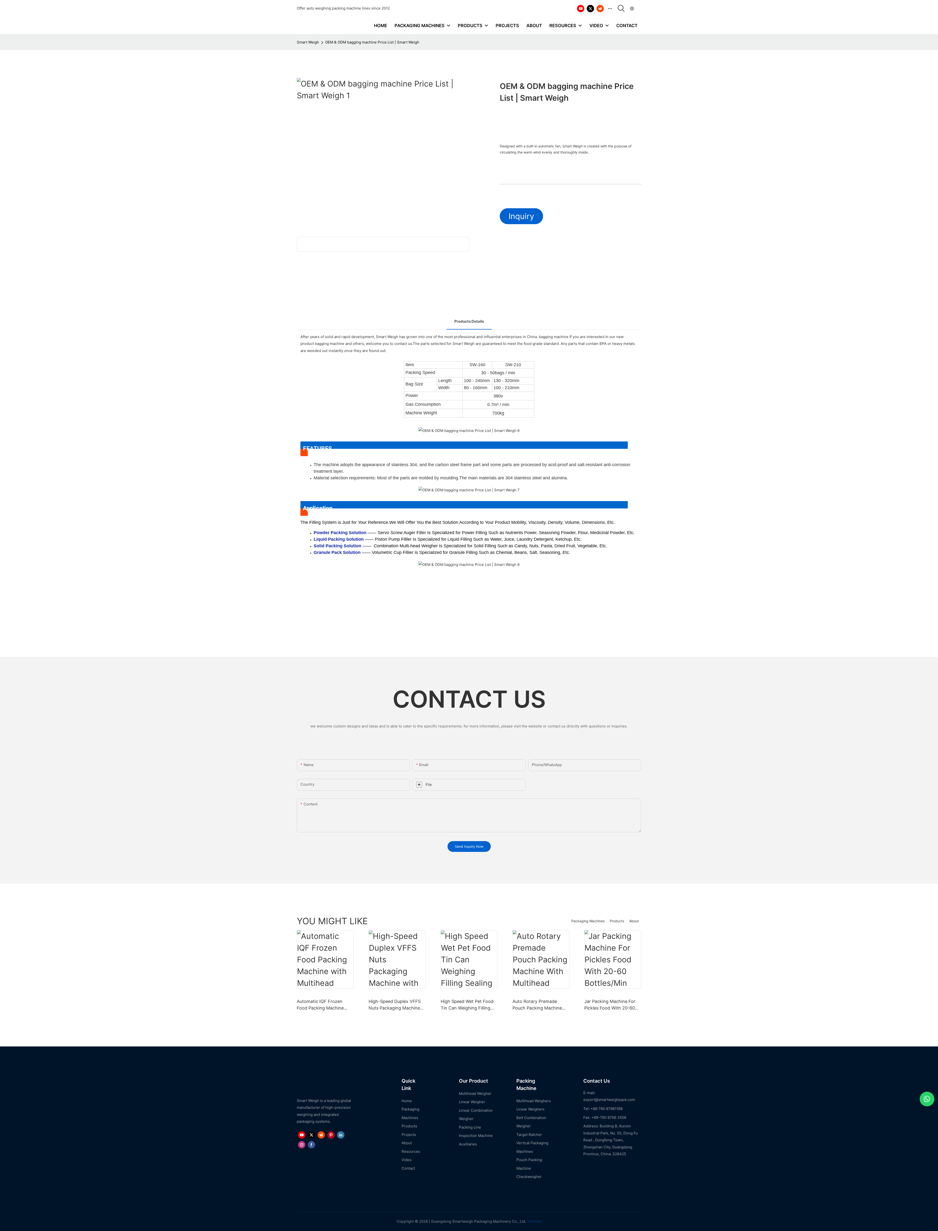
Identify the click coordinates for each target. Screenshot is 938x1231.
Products (617, 921)
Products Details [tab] (469, 321)
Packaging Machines (588, 921)
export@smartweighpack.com (609, 1099)
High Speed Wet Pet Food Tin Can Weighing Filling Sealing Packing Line (467, 1005)
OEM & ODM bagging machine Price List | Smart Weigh (372, 42)
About (634, 921)
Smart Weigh (308, 42)
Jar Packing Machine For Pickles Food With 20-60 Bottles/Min (609, 1005)
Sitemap (533, 1221)
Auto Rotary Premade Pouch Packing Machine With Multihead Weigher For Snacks (537, 1005)
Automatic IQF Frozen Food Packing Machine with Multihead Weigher (321, 1005)
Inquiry (521, 216)
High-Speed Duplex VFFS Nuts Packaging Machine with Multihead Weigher (395, 1005)
